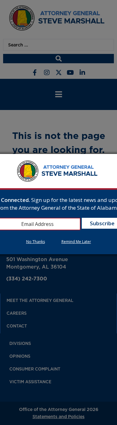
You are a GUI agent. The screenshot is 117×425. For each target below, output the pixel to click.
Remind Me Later (76, 241)
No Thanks (35, 241)
